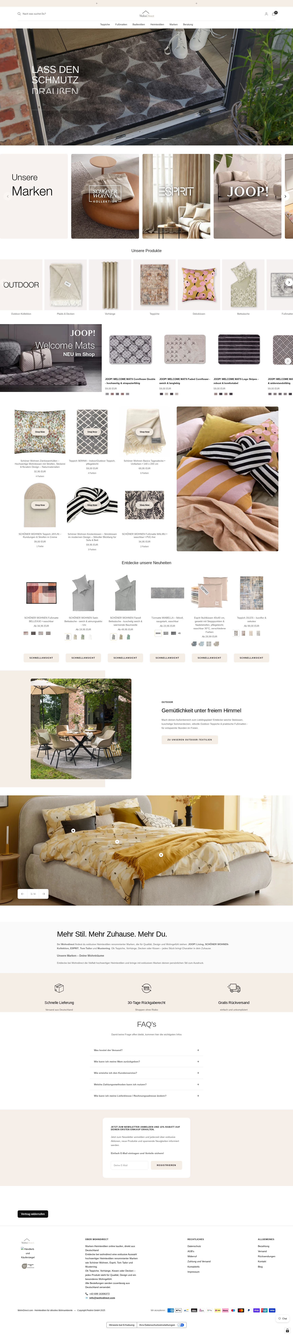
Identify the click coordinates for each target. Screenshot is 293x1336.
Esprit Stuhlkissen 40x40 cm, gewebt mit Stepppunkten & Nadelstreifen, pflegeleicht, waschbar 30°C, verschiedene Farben (209, 624)
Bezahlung (263, 1246)
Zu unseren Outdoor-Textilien (190, 740)
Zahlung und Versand (199, 1261)
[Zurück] (110, 361)
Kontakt (262, 1261)
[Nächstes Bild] (285, 196)
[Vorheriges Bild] (7, 196)
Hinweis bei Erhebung (121, 1324)
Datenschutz (194, 1246)
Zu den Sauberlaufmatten (56, 106)
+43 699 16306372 (99, 1293)
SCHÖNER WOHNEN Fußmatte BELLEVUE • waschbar (41, 619)
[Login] (266, 13)
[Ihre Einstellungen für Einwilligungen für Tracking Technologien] (287, 1330)
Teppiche (105, 24)
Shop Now (40, 432)
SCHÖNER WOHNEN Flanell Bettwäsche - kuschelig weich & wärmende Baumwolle (125, 621)
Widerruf (192, 1256)
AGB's (191, 1251)
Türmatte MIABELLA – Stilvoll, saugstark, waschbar (167, 619)
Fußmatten (121, 24)
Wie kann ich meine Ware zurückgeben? (117, 1061)
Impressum (194, 1271)
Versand (262, 1251)
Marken (174, 24)
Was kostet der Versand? (108, 1050)
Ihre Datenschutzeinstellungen (157, 1324)
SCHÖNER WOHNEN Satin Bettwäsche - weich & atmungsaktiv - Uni (83, 621)
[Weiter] (288, 361)
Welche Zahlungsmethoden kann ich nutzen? (120, 1084)
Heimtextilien (157, 24)
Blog (260, 1266)
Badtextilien (139, 24)
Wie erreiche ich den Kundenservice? (115, 1073)
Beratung (188, 24)
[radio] (25, 633)
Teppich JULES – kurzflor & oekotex (251, 619)
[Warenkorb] (273, 13)
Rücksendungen (266, 1256)
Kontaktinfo (194, 1266)
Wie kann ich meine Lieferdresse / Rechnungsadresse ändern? (130, 1095)
